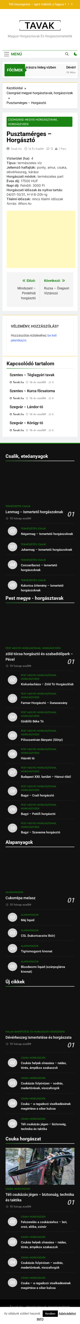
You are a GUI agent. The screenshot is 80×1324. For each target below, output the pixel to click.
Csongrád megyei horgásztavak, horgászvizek (33, 122)
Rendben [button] (50, 1313)
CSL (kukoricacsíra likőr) (38, 936)
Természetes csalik (18, 506)
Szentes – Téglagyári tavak (32, 375)
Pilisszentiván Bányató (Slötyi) (42, 740)
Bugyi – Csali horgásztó (37, 795)
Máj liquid (27, 920)
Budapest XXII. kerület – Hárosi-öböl (46, 777)
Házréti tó (28, 758)
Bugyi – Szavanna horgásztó (40, 832)
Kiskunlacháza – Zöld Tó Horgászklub (47, 684)
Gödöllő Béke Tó (32, 721)
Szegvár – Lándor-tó (26, 407)
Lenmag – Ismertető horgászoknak (34, 512)
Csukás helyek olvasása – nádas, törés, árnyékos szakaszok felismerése (43, 1067)
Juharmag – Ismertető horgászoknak (46, 550)
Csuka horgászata (33, 1058)
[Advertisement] (41, 239)
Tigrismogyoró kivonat (36, 951)
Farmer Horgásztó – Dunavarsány (44, 703)
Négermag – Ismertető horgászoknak (47, 534)
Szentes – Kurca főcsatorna (32, 391)
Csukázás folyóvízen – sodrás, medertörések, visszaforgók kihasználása (42, 1088)
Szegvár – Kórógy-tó (26, 423)
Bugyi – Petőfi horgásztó (38, 814)
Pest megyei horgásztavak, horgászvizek (33, 648)
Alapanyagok (14, 892)
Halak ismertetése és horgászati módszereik (35, 1032)
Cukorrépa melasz (20, 898)
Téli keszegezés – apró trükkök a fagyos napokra (36, 4)
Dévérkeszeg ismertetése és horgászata (39, 1037)
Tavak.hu (16, 149)
